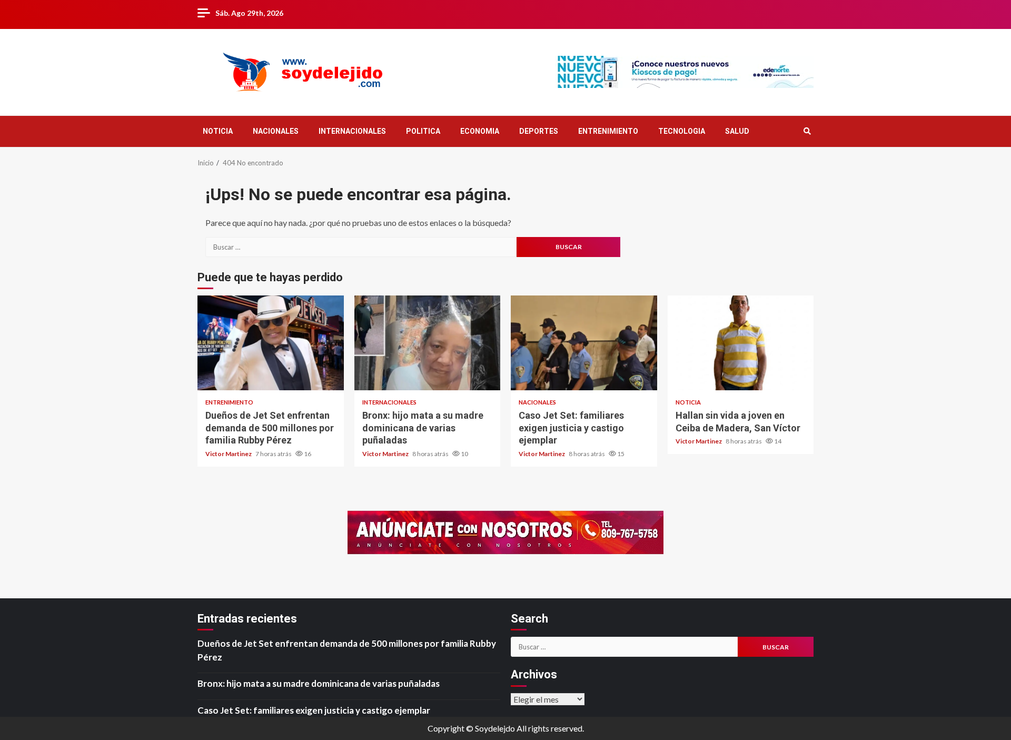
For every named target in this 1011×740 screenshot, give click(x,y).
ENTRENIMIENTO (608, 131)
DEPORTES (538, 131)
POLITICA (423, 131)
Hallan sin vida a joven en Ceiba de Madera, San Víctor (741, 342)
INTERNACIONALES (352, 131)
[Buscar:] (361, 247)
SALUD (737, 131)
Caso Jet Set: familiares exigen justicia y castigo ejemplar (584, 342)
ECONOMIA (479, 131)
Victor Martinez (229, 454)
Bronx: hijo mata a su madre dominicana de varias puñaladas (427, 342)
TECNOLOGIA (681, 131)
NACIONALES (276, 131)
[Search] (807, 131)
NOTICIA (218, 131)
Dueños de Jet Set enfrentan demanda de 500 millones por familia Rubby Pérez (270, 342)
